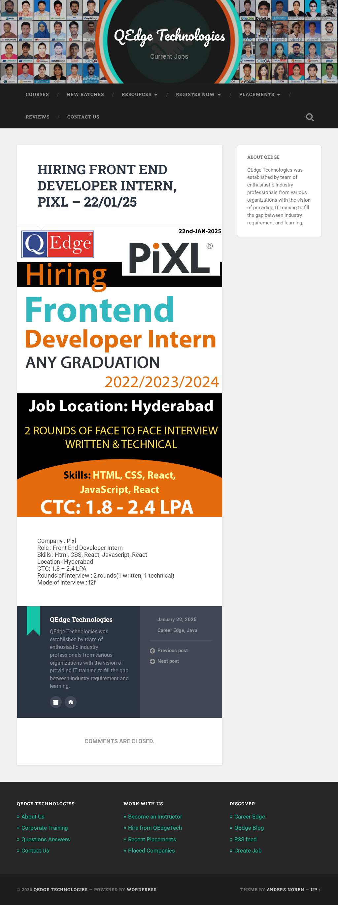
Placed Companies (151, 850)
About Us (33, 816)
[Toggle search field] (310, 117)
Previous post (172, 651)
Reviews (38, 117)
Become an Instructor (155, 816)
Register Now (195, 94)
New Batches (85, 94)
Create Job (248, 850)
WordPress (142, 889)
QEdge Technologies (169, 35)
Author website (71, 702)
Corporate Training (44, 827)
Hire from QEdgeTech (155, 827)
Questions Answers (45, 839)
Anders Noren (285, 889)
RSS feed (245, 839)
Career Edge (170, 630)
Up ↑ (316, 889)
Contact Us (83, 117)
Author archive (56, 702)
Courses (37, 94)
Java (192, 630)
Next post (168, 661)
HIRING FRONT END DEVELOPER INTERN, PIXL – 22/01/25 (107, 185)
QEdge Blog (249, 827)
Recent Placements (152, 839)
